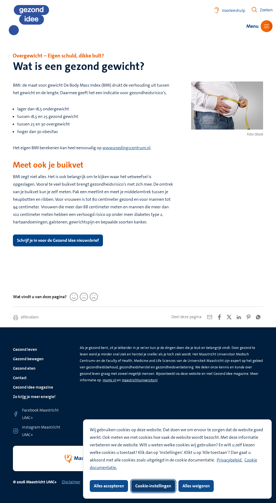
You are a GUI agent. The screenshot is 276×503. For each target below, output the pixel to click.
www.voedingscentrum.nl (126, 148)
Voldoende (83, 297)
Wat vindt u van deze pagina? (40, 297)
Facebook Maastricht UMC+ (40, 413)
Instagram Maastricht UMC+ (41, 430)
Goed (73, 297)
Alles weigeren (196, 486)
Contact (20, 377)
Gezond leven (25, 349)
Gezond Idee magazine (33, 387)
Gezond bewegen (28, 359)
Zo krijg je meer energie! (34, 396)
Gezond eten (24, 368)
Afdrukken (29, 317)
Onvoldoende (93, 297)
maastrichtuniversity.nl (139, 380)
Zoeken (266, 10)
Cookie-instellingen (153, 486)
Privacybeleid (229, 460)
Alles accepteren (109, 486)
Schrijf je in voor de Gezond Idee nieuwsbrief (58, 240)
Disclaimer (71, 482)
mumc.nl (109, 380)
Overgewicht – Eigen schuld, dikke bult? (58, 55)
